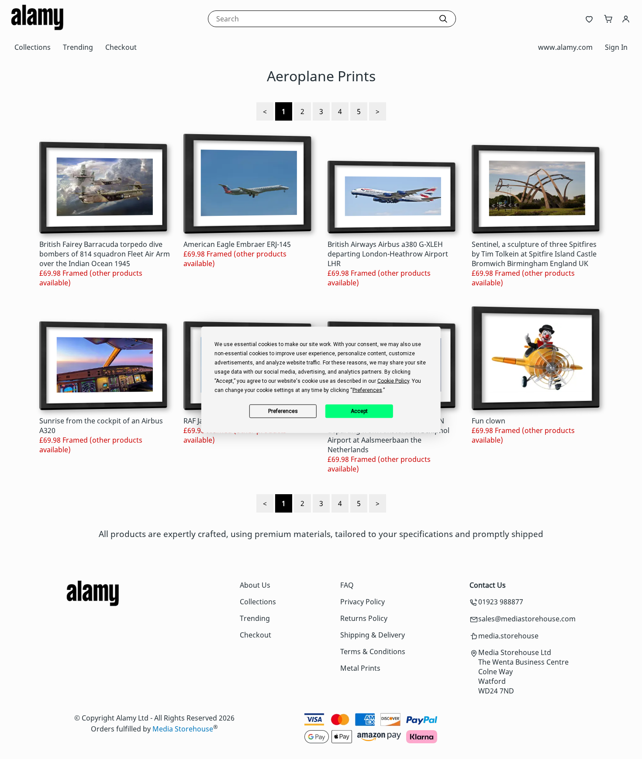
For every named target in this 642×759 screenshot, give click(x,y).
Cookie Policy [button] (393, 381)
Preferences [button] (367, 390)
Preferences (283, 411)
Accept (359, 411)
